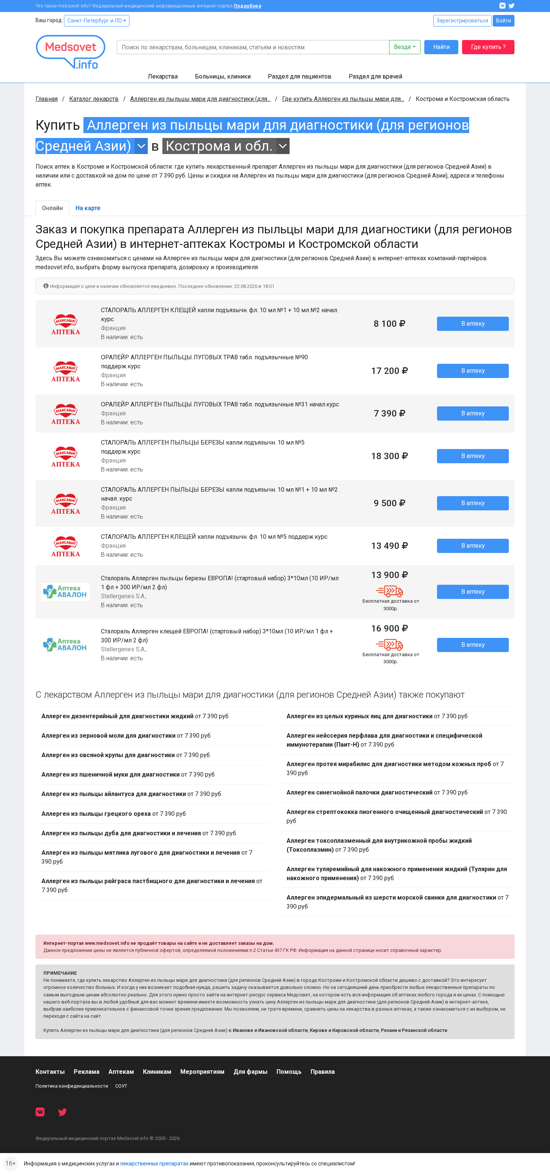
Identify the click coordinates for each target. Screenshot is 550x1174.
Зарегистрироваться (462, 21)
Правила (323, 1071)
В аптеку (473, 323)
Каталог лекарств (94, 98)
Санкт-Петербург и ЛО (95, 21)
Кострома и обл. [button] (219, 146)
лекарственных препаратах (154, 1164)
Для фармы (250, 1071)
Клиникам (157, 1071)
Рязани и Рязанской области (414, 1030)
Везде (402, 46)
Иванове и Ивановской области (270, 1030)
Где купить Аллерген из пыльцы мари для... (343, 98)
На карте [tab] (88, 208)
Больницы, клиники (223, 76)
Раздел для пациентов (299, 76)
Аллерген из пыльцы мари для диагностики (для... (200, 98)
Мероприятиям (202, 1071)
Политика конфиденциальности (72, 1086)
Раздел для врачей (375, 76)
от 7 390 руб (135, 716)
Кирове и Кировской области (344, 1030)
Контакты (50, 1071)
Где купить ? (488, 46)
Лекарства (163, 76)
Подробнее (248, 6)
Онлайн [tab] (52, 208)
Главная (47, 98)
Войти (503, 21)
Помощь (289, 1071)
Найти (441, 46)
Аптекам (121, 1071)
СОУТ (121, 1086)
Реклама (87, 1071)
